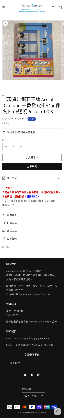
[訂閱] (54, 363)
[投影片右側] (38, 89)
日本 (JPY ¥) (30, 395)
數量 (4, 140)
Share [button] (9, 247)
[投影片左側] (25, 89)
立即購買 (32, 166)
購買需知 (31, 196)
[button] (3, 7)
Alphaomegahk (28, 412)
